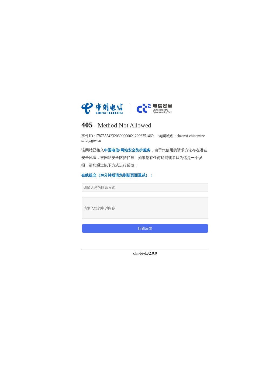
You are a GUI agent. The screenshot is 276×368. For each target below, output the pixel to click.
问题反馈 (145, 228)
